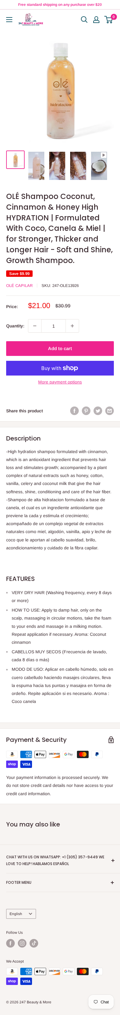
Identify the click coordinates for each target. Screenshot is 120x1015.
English (16, 914)
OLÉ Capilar (19, 285)
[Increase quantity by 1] (72, 325)
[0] (109, 19)
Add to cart (60, 348)
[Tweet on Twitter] (98, 410)
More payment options (60, 382)
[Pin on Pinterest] (86, 410)
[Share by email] (109, 410)
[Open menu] (9, 19)
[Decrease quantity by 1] (34, 325)
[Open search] (84, 19)
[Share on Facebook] (74, 410)
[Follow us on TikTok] (34, 943)
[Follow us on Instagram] (22, 943)
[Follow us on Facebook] (10, 943)
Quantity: (15, 325)
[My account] (96, 19)
